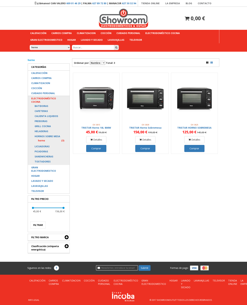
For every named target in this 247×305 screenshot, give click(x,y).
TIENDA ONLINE (150, 3)
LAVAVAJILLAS (201, 280)
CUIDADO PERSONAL (104, 282)
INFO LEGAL (33, 300)
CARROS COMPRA (54, 282)
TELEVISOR (219, 280)
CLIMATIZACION (71, 280)
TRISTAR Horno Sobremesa (145, 127)
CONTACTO (204, 3)
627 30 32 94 (129, 3)
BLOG (189, 3)
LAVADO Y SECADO (185, 284)
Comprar (96, 148)
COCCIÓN (89, 280)
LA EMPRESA (172, 3)
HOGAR (173, 280)
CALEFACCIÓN (37, 280)
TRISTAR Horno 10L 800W (96, 127)
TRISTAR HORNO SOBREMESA (194, 127)
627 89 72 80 (99, 3)
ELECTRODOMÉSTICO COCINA (126, 282)
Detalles (97, 139)
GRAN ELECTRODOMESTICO (153, 282)
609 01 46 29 (73, 3)
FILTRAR (38, 225)
